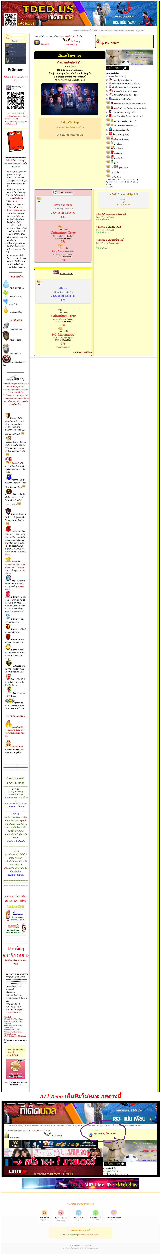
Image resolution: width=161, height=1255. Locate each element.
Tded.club (65, 36)
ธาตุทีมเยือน (122, 180)
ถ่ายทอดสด (45, 44)
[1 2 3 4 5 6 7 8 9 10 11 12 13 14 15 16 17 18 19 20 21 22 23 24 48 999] (123, 77)
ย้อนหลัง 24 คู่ (71, 45)
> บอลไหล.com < (63, 347)
